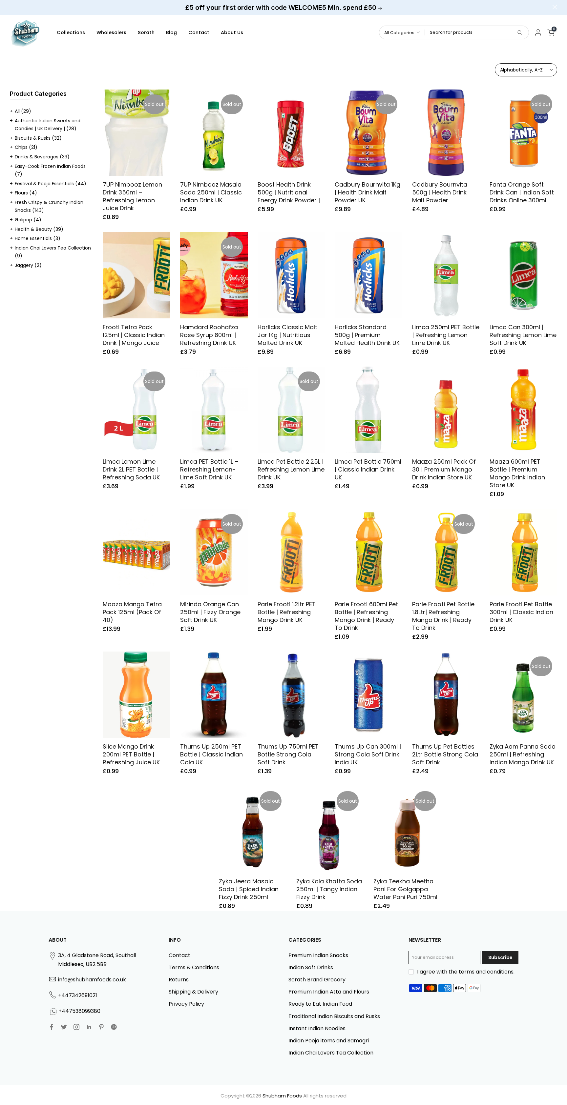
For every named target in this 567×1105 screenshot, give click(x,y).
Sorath (146, 32)
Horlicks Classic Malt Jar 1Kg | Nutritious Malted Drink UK (287, 335)
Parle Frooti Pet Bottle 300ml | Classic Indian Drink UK (521, 612)
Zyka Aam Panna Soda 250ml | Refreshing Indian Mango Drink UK (523, 754)
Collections (71, 32)
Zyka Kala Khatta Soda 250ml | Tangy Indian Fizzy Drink (329, 889)
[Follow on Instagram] (76, 1027)
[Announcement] (283, 7)
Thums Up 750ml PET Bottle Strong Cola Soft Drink (288, 754)
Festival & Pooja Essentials (50, 183)
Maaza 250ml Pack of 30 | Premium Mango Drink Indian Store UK (444, 469)
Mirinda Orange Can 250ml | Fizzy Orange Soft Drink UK (210, 612)
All (23, 111)
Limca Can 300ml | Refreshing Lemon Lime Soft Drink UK (523, 335)
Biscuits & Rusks (38, 138)
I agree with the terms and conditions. (465, 971)
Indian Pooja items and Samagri (328, 1040)
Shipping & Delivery (193, 991)
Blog (171, 32)
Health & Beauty (39, 229)
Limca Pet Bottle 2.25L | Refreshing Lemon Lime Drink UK (291, 469)
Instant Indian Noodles (317, 1028)
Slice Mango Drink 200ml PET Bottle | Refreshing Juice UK (131, 754)
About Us (232, 32)
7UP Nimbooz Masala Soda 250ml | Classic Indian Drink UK (211, 192)
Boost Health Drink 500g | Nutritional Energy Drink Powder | (289, 192)
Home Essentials (37, 238)
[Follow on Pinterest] (101, 1027)
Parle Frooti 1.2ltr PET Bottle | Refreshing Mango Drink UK (287, 612)
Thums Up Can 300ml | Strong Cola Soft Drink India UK (368, 754)
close (12, 7)
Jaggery (28, 265)
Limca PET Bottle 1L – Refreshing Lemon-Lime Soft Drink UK (209, 469)
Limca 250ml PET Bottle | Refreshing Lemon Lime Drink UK (445, 335)
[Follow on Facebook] (51, 1027)
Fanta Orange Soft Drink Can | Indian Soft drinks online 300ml (522, 192)
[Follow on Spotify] (114, 1027)
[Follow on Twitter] (64, 1027)
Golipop (28, 219)
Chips (26, 147)
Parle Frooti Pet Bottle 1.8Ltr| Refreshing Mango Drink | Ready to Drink (443, 616)
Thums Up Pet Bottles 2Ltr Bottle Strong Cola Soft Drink (445, 754)
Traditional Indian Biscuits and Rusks (334, 1016)
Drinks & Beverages (42, 156)
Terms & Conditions (194, 967)
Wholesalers (111, 32)
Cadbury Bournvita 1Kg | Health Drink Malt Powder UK (367, 192)
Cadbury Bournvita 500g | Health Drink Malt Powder (439, 192)
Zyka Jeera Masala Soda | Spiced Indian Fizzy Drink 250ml (249, 889)
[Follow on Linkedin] (89, 1027)
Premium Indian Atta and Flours (328, 991)
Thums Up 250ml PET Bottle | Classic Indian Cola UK (211, 754)
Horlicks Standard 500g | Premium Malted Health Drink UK (367, 335)
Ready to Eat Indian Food (320, 1004)
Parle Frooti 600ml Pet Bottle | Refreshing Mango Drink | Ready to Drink (366, 616)
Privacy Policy (186, 1004)
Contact (198, 32)
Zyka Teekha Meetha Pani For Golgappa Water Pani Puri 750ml (405, 889)
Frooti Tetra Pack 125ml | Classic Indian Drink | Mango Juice (134, 335)
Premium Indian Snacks (318, 955)
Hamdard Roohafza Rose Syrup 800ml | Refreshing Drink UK (209, 335)
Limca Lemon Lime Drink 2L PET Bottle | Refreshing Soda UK (131, 469)
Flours (26, 193)
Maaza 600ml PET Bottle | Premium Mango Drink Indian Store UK (517, 473)
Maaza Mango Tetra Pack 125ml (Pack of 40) (132, 612)
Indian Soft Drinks (310, 967)
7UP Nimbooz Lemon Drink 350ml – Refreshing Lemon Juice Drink (132, 196)
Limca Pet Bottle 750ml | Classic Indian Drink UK (368, 469)
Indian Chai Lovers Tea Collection (330, 1052)
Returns (179, 979)
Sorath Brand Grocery (317, 979)
